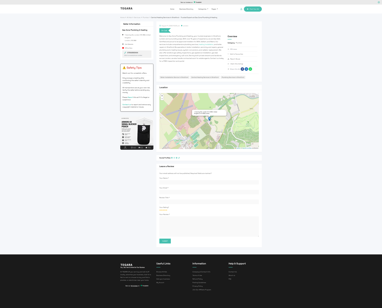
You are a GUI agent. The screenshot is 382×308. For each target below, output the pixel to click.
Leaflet (238, 148)
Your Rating (164, 207)
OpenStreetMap (247, 148)
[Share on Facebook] (242, 69)
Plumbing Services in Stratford (233, 77)
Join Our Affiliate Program (201, 290)
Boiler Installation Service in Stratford (174, 77)
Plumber (239, 43)
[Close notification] (379, 2)
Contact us (126, 104)
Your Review (164, 214)
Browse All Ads (161, 272)
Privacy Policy (197, 286)
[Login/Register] (241, 9)
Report (130, 97)
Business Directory (186, 9)
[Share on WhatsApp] (250, 69)
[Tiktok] (179, 158)
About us (232, 275)
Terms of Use (197, 275)
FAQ (230, 279)
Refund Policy (197, 279)
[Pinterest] (176, 158)
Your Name (164, 178)
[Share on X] (246, 69)
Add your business (163, 279)
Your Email (163, 188)
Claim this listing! (236, 64)
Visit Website (129, 44)
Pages (214, 9)
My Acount (160, 282)
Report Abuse (235, 59)
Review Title (164, 198)
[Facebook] (172, 158)
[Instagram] (174, 158)
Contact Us (233, 272)
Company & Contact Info (201, 272)
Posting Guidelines (199, 282)
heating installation (206, 44)
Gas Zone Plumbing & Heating (134, 30)
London (185, 26)
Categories (202, 9)
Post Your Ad (254, 9)
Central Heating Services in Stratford (205, 77)
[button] (209, 119)
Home (172, 9)
